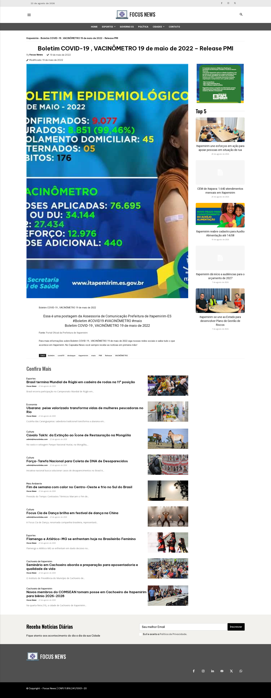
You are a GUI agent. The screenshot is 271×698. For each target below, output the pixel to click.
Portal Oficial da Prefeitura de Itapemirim (67, 332)
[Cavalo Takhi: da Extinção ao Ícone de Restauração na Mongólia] (168, 439)
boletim (51, 355)
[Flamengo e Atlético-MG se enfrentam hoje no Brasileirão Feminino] (168, 542)
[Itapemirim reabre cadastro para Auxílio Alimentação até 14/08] (220, 215)
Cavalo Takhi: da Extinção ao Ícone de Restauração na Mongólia (78, 435)
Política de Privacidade (173, 634)
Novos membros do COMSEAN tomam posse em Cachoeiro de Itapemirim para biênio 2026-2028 (86, 594)
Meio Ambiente (34, 484)
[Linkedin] (212, 671)
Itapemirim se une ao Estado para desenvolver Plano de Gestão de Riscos (220, 320)
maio (93, 355)
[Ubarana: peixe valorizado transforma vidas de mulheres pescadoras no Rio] (168, 411)
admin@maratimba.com (37, 439)
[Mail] (222, 671)
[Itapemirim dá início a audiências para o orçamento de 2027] (220, 258)
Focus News (36, 54)
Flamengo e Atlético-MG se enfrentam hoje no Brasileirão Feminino (81, 539)
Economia (31, 404)
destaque (71, 355)
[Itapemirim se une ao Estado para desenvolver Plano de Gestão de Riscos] (220, 300)
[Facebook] (221, 3)
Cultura (30, 432)
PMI (100, 355)
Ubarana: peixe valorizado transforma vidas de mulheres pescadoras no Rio (84, 410)
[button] (241, 14)
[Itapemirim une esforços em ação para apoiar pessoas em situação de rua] (220, 129)
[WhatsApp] (241, 671)
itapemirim (83, 355)
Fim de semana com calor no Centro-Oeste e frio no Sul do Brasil (79, 487)
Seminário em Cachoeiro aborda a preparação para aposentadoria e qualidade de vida (82, 567)
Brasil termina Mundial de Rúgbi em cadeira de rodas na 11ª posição (80, 382)
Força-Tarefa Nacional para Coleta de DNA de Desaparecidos (77, 461)
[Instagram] (228, 3)
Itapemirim (32, 38)
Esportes (31, 379)
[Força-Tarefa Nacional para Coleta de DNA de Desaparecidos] (168, 465)
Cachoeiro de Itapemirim (39, 561)
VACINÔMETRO (121, 355)
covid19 (61, 355)
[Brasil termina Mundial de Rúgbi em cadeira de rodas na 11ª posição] (168, 385)
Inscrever (236, 627)
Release (108, 355)
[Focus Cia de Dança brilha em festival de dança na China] (168, 516)
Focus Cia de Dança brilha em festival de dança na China (72, 513)
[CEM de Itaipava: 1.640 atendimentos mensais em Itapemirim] (220, 172)
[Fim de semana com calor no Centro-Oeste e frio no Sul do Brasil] (168, 490)
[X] (235, 3)
